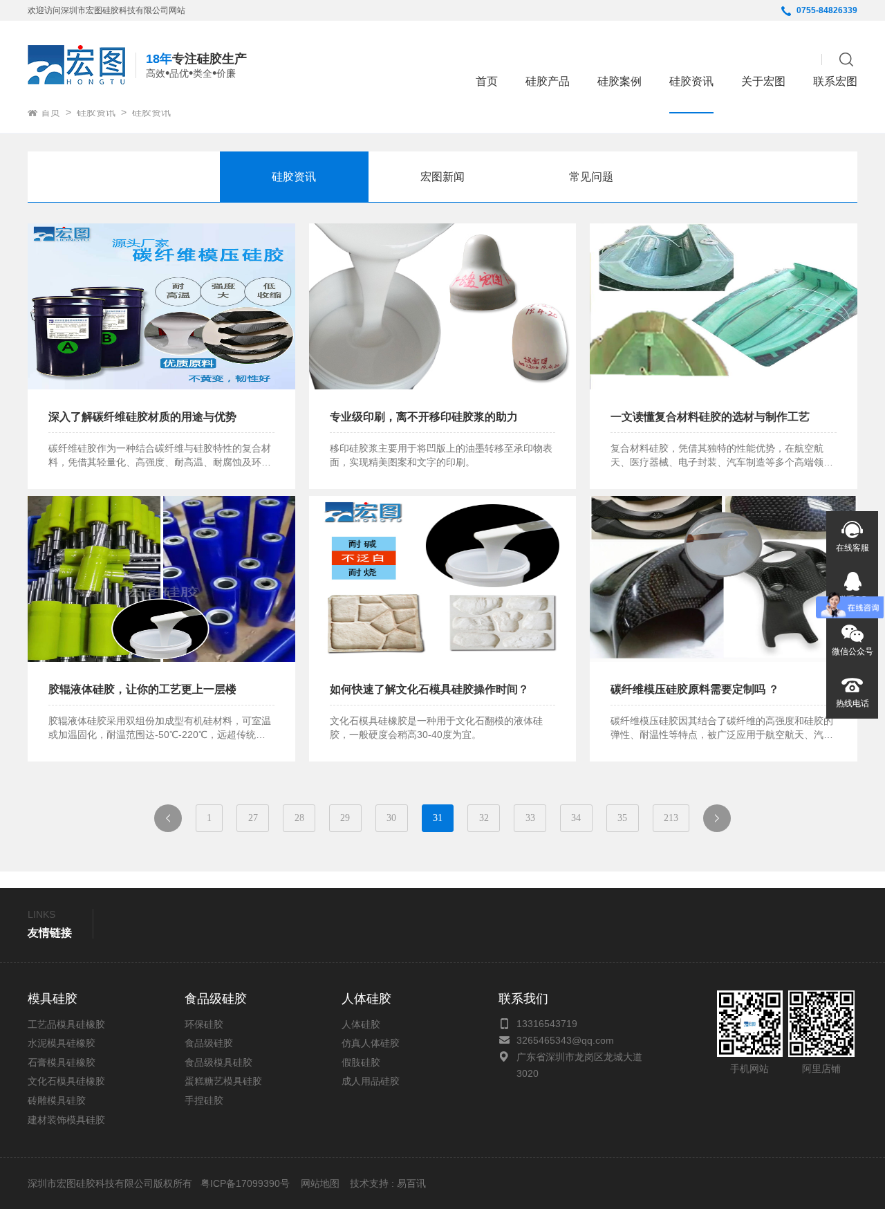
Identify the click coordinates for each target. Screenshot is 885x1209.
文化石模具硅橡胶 (66, 1081)
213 (671, 818)
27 (253, 818)
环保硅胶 (204, 1024)
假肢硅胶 (361, 1062)
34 (576, 818)
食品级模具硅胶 (218, 1062)
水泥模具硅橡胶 (61, 1043)
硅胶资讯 (96, 112)
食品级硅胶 (209, 1043)
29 (345, 818)
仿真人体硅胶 (371, 1043)
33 (530, 818)
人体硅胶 (361, 1024)
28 (299, 818)
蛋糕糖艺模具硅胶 (223, 1081)
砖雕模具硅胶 (57, 1100)
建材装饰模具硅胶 (66, 1119)
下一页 (722, 822)
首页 (487, 81)
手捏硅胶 (204, 1100)
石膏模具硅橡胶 (61, 1062)
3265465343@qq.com (565, 1040)
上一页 (173, 822)
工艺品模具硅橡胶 (66, 1024)
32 (484, 818)
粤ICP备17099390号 (244, 1183)
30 (391, 818)
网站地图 (320, 1183)
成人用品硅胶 (371, 1081)
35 (622, 818)
